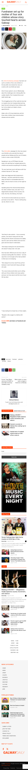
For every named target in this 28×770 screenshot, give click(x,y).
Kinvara (9, 361)
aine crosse (8, 359)
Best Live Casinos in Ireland (17, 705)
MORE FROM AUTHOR (19, 411)
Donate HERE (5, 321)
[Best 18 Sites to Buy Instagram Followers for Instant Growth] (5, 700)
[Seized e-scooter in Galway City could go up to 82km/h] (5, 426)
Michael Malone (6, 25)
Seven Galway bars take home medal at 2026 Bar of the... (12, 538)
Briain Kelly (4, 541)
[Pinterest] (10, 29)
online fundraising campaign (11, 81)
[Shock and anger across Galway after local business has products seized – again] (5, 714)
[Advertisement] (14, 65)
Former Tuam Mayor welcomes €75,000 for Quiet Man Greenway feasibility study (7, 382)
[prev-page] (3, 439)
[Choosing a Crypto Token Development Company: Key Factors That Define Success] (5, 559)
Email (3, 451)
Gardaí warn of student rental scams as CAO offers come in (17, 433)
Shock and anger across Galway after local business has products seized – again (17, 714)
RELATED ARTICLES (7, 411)
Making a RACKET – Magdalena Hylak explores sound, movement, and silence (14, 592)
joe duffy (4, 361)
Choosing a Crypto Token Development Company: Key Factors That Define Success (18, 559)
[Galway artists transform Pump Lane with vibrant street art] (5, 630)
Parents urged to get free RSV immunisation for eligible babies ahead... (18, 622)
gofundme (20, 359)
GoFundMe (7, 151)
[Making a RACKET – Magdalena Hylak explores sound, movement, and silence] (5, 416)
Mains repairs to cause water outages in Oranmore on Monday (20, 381)
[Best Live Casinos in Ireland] (5, 707)
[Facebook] (3, 29)
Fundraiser (14, 359)
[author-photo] (14, 397)
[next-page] (5, 439)
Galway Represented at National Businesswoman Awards (17, 551)
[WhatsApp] (13, 29)
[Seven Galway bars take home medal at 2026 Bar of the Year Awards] (14, 526)
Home (3, 6)
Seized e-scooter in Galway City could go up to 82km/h (18, 425)
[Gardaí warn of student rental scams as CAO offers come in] (5, 433)
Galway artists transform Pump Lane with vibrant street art (18, 630)
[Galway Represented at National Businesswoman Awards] (5, 552)
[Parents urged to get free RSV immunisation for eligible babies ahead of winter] (5, 623)
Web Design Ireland (6, 765)
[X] (6, 29)
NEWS (7, 6)
